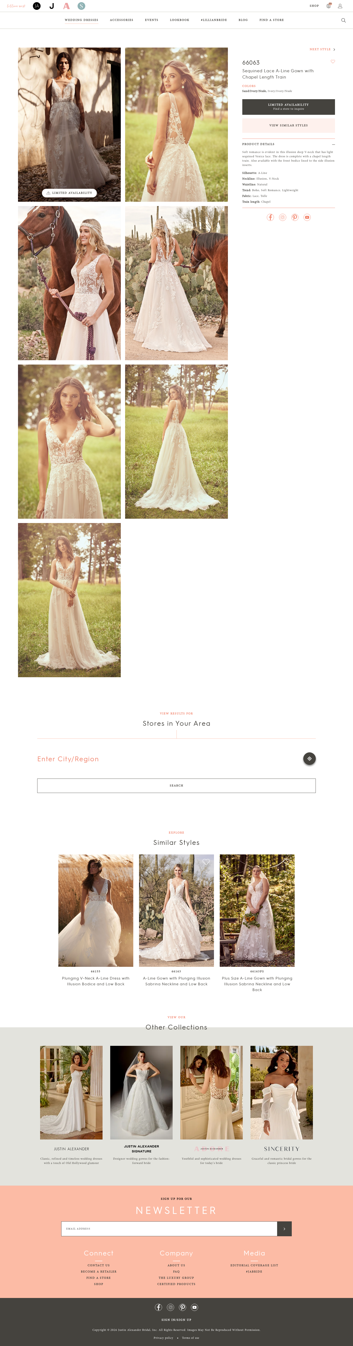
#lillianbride (214, 20)
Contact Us (99, 1265)
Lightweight (290, 190)
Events (151, 20)
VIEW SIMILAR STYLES (288, 125)
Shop (314, 6)
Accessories (122, 20)
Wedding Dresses (81, 20)
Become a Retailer (99, 1271)
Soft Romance (270, 190)
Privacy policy (163, 1338)
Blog (243, 20)
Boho (255, 190)
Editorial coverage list (254, 1265)
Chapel (266, 202)
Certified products (176, 1284)
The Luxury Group (176, 1278)
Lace (256, 196)
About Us (176, 1265)
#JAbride (254, 1271)
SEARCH (176, 785)
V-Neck (274, 178)
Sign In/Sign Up (177, 1320)
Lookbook (179, 20)
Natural (262, 184)
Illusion (261, 178)
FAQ (176, 1271)
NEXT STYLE (320, 49)
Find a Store (272, 20)
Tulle (264, 196)
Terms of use (190, 1338)
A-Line (262, 173)
